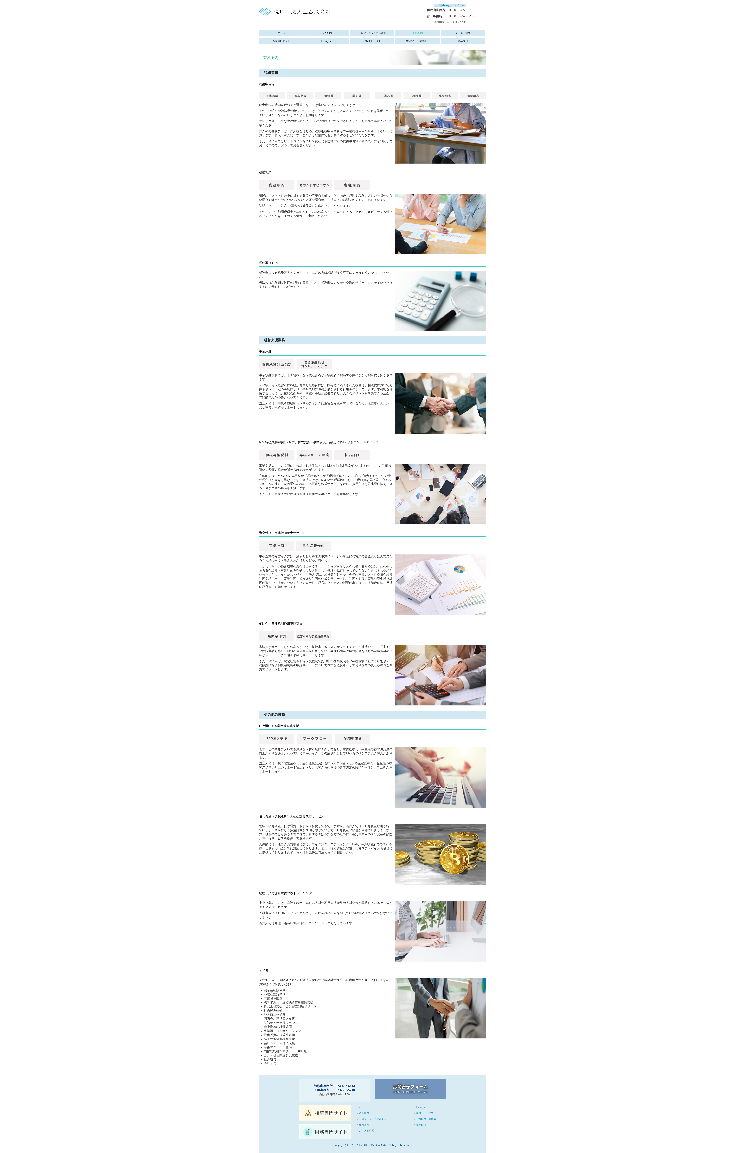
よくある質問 (462, 32)
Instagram (326, 41)
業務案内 (418, 32)
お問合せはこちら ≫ (450, 5)
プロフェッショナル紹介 (372, 32)
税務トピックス (372, 41)
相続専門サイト (281, 41)
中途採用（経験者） (417, 41)
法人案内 (327, 32)
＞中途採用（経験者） (426, 1118)
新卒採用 (463, 41)
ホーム (281, 32)
